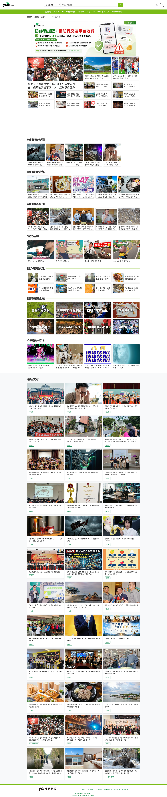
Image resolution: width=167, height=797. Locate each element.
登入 (157, 4)
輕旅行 (57, 11)
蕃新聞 (48, 11)
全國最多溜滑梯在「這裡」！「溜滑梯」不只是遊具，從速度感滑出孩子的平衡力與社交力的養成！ (121, 441)
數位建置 (117, 789)
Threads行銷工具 (101, 11)
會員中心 (91, 789)
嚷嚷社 (81, 11)
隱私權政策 (108, 789)
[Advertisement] (79, 124)
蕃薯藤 (8, 4)
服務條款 (99, 789)
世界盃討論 (117, 11)
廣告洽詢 (125, 789)
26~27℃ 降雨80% (56, 17)
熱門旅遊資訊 (36, 172)
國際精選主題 (36, 298)
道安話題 (33, 236)
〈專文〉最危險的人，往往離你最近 (117, 638)
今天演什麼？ (36, 340)
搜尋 (89, 11)
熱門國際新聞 (36, 204)
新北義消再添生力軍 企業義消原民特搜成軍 (44, 572)
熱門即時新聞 (36, 140)
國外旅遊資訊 (36, 268)
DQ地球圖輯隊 (68, 11)
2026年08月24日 (33, 17)
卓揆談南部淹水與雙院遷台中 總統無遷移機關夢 (121, 605)
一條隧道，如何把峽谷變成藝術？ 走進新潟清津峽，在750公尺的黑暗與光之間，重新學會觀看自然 (45, 773)
